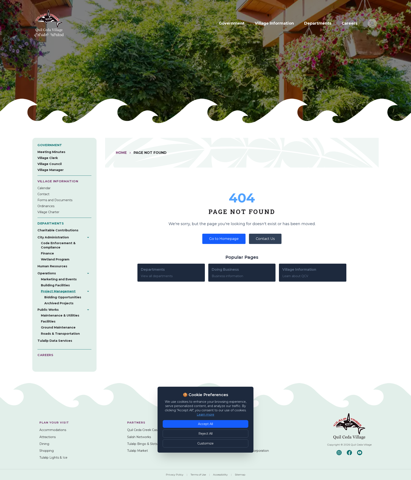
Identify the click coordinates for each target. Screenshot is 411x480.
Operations (46, 273)
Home (121, 153)
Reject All (205, 433)
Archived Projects (58, 303)
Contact (43, 194)
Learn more (205, 414)
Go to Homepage (224, 239)
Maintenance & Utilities (60, 315)
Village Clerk (47, 158)
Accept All (205, 424)
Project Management (58, 291)
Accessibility (220, 474)
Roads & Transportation (60, 334)
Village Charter (48, 212)
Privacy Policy (174, 474)
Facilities (48, 321)
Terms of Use (198, 474)
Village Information (274, 23)
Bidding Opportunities (62, 297)
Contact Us (265, 239)
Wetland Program (55, 259)
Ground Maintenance (58, 327)
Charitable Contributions (57, 230)
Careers (349, 23)
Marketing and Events (59, 279)
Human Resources (52, 266)
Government (231, 23)
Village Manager (50, 170)
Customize (205, 443)
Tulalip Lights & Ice (53, 457)
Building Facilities (55, 285)
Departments (317, 23)
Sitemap (240, 474)
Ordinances (45, 206)
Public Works (48, 310)
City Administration (53, 237)
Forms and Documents (54, 200)
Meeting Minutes (51, 152)
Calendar (44, 188)
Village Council (49, 164)
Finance (47, 253)
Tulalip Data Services (54, 341)
